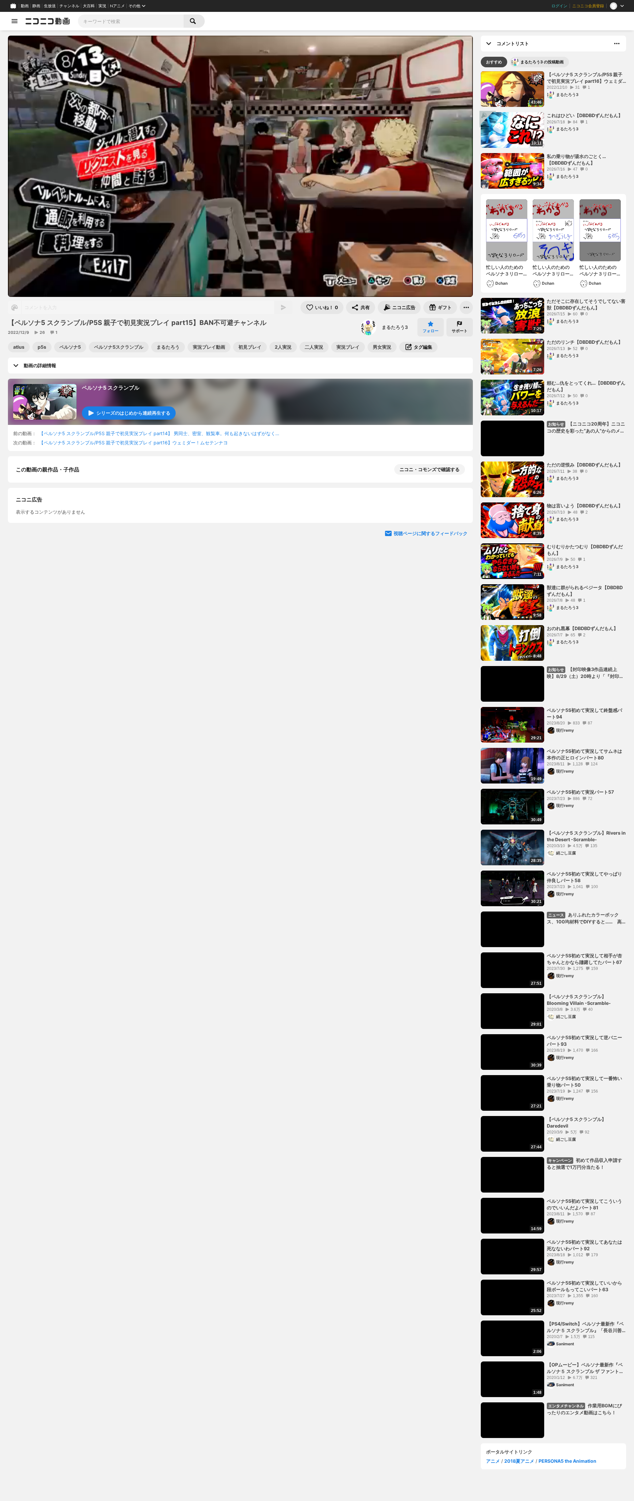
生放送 (50, 6)
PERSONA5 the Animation (567, 1461)
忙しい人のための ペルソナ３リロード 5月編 (600, 270)
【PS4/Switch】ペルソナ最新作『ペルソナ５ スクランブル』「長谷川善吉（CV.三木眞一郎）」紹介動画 (585, 1327)
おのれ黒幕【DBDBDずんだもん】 (582, 628)
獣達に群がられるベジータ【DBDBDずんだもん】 (585, 591)
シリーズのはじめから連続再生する (133, 413)
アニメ (493, 1461)
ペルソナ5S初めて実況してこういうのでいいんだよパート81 (584, 1204)
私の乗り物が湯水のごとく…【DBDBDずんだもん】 (576, 159)
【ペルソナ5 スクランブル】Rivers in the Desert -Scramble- (586, 836)
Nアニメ (117, 6)
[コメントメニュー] (616, 43)
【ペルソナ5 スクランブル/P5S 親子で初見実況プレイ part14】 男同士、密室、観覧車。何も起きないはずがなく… (159, 433)
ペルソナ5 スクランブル (110, 387)
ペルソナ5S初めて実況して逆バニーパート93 (584, 1041)
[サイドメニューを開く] (14, 21)
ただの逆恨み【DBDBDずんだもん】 (585, 464)
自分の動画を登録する (53, 537)
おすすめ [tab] (494, 61)
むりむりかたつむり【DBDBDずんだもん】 (585, 550)
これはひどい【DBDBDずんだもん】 (585, 115)
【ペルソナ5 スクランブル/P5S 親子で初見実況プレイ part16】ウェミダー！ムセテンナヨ (133, 442)
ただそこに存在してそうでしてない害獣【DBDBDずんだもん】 (586, 304)
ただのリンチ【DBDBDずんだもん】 (585, 342)
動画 (25, 6)
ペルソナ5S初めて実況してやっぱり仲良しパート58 (584, 877)
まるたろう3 (395, 327)
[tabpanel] (553, 754)
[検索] (194, 21)
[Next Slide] (459, 599)
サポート (460, 330)
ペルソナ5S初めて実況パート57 (580, 792)
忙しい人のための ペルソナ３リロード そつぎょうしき (553, 270)
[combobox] (131, 21)
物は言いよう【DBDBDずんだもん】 (585, 505)
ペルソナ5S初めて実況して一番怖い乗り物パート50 (584, 1081)
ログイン (559, 6)
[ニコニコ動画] (47, 21)
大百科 (89, 6)
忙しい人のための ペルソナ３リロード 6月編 (506, 270)
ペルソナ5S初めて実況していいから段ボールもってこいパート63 (584, 1286)
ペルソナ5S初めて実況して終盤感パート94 (584, 713)
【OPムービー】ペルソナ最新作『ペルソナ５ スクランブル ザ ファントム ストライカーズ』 (585, 1368)
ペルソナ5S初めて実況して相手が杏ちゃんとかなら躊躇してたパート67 (584, 959)
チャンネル (69, 6)
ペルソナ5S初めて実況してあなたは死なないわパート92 (584, 1245)
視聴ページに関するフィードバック (431, 662)
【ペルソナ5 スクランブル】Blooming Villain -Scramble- (579, 1000)
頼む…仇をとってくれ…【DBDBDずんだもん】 (586, 386)
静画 (36, 6)
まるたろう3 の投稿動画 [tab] (542, 61)
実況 (102, 6)
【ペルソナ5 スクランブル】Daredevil (576, 1122)
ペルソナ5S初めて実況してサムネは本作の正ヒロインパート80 (584, 754)
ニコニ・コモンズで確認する (430, 469)
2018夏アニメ (519, 1461)
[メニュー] (466, 307)
